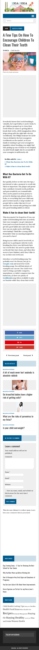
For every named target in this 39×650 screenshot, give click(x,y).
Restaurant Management (20, 614)
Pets (30, 609)
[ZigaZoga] (19, 7)
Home (17, 609)
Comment (8, 457)
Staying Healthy (15, 617)
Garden (33, 606)
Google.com (8, 264)
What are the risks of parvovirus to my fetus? (18, 418)
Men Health (24, 609)
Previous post (13, 355)
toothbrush (7, 278)
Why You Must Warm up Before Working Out (16, 573)
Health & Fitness (8, 369)
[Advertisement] (19, 96)
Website (8, 484)
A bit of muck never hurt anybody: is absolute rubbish (18, 374)
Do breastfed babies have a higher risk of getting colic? (17, 396)
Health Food (8, 609)
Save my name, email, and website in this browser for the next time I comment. (19, 493)
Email (7, 478)
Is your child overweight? (14, 428)
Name (7, 472)
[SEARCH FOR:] (20, 20)
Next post (27, 355)
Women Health (18, 621)
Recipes (8, 613)
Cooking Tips (18, 606)
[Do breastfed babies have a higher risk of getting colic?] (19, 389)
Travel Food (27, 618)
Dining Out (27, 606)
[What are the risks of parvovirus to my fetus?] (19, 411)
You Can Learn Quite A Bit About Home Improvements (19, 584)
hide (19, 159)
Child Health (15, 51)
